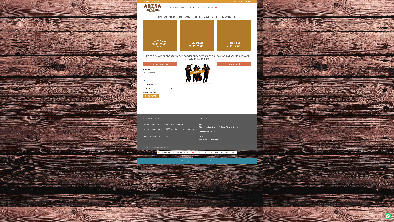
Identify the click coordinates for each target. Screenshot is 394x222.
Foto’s (211, 8)
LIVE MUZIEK (190, 8)
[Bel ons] (249, 1)
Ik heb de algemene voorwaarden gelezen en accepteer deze (159, 90)
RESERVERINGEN (201, 8)
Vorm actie (146, 78)
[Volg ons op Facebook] (244, 1)
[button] (388, 216)
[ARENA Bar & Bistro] (153, 7)
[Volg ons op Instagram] (246, 1)
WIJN (182, 8)
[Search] (167, 8)
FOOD (177, 8)
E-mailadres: (147, 69)
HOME (172, 8)
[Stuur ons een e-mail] (248, 1)
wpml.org (197, 161)
